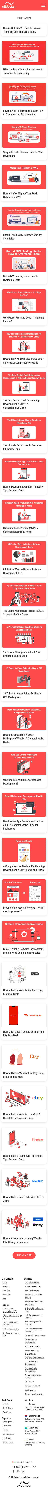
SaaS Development (32, 1346)
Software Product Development (32, 1351)
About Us (6, 1294)
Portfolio (6, 1290)
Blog (4, 1298)
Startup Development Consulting (33, 1330)
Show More (24, 1255)
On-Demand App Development (31, 1362)
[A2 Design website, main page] (24, 1484)
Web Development (32, 1282)
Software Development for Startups (34, 1302)
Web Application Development (31, 1369)
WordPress (7, 1412)
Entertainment (8, 1434)
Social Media (8, 1442)
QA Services (29, 1382)
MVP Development (32, 1290)
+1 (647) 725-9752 (24, 1467)
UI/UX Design (30, 1390)
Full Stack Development (34, 1357)
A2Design (8, 5)
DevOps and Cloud (32, 1386)
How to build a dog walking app (11, 1323)
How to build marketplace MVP (10, 1309)
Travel (5, 1430)
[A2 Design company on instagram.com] (18, 1472)
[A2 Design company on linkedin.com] (23, 1472)
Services (6, 1286)
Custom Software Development (31, 1340)
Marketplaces (8, 1421)
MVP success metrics (11, 1329)
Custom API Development (35, 1335)
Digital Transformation (34, 1394)
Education (7, 1426)
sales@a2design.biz (24, 1462)
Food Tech (7, 1438)
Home (5, 1282)
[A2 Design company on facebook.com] (13, 1471)
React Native (8, 1408)
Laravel (6, 1404)
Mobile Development (33, 1286)
